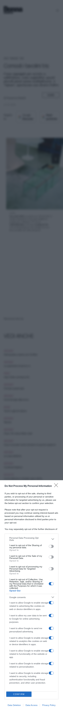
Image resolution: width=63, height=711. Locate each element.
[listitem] (31, 539)
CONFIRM (19, 694)
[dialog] (31, 595)
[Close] (57, 486)
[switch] (51, 546)
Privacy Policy (49, 705)
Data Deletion (14, 705)
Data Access (31, 705)
